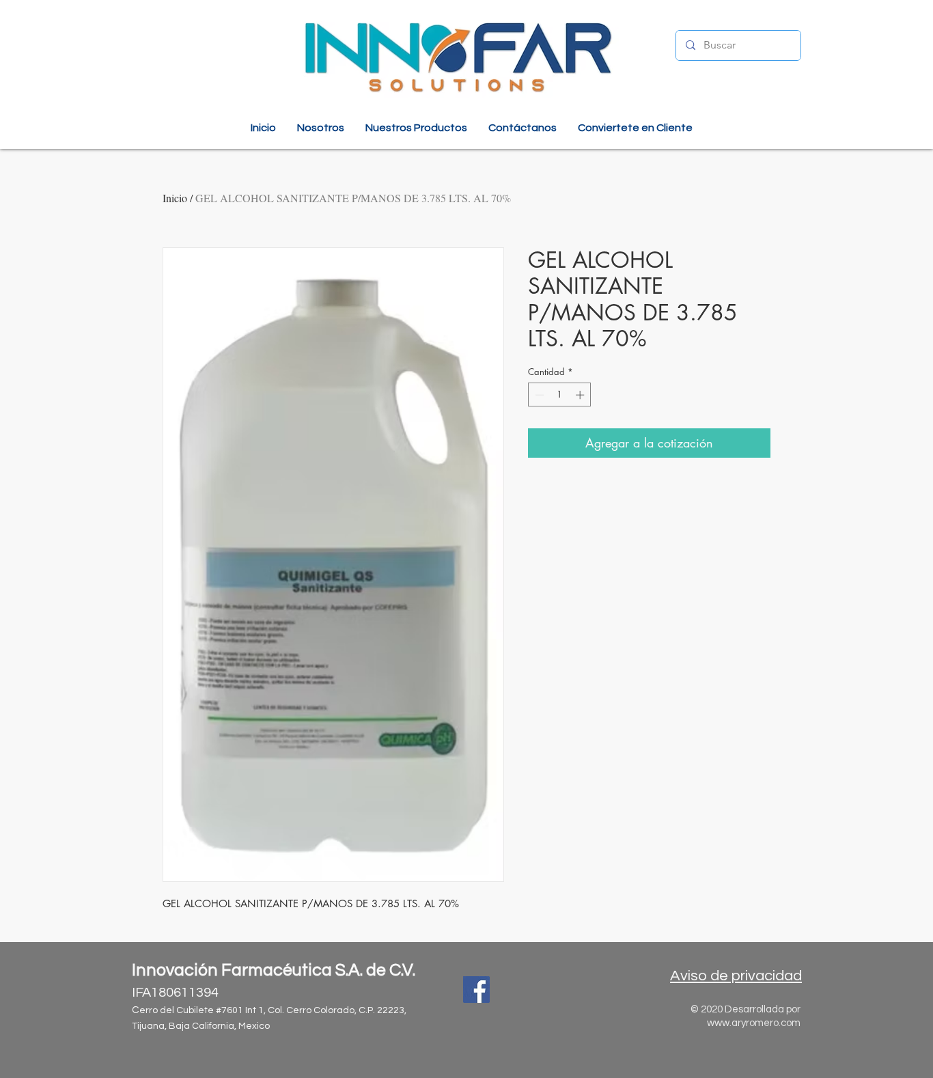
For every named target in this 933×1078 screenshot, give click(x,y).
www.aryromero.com (753, 1023)
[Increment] (581, 394)
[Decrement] (538, 394)
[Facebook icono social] (476, 989)
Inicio (175, 198)
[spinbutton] (559, 394)
